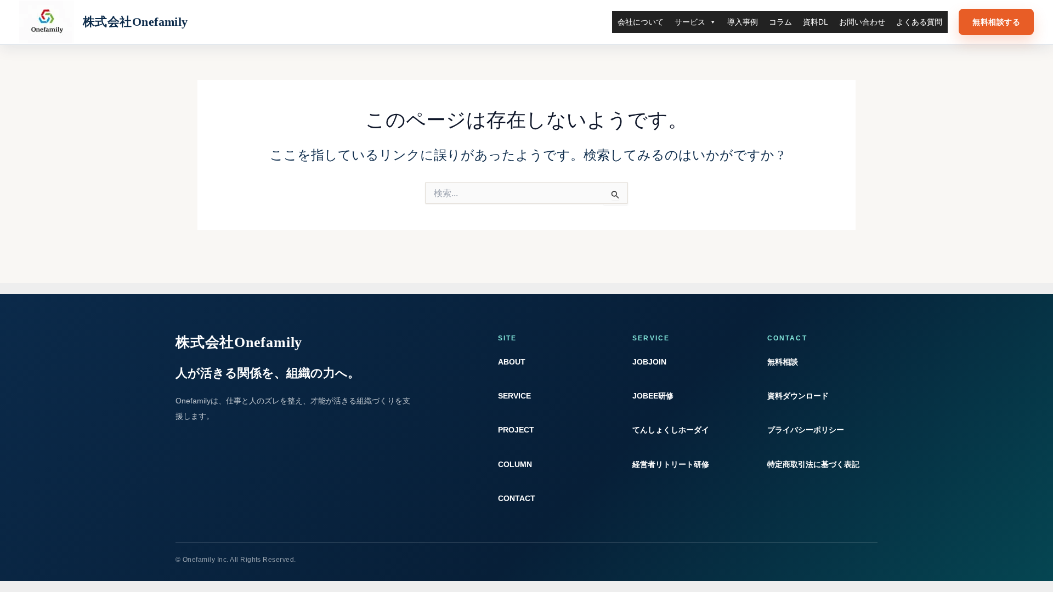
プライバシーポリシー (805, 429)
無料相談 (782, 361)
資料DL (815, 21)
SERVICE (514, 395)
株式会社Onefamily (135, 22)
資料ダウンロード (798, 395)
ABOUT (511, 361)
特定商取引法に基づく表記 (813, 464)
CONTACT (516, 498)
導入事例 (742, 21)
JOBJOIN (649, 361)
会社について (641, 21)
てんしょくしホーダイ (670, 429)
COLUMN (515, 464)
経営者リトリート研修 (670, 464)
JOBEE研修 (652, 395)
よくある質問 (919, 21)
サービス (690, 21)
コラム (780, 21)
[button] (996, 22)
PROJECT (516, 429)
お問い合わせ (862, 21)
